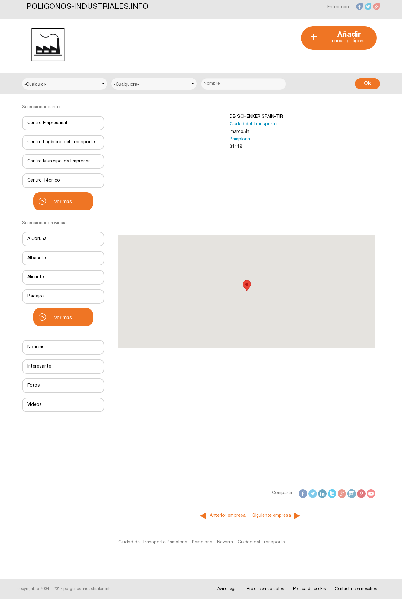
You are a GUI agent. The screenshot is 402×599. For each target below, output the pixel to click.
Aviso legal (227, 589)
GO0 (342, 493)
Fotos (33, 386)
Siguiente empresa (271, 516)
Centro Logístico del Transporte (61, 142)
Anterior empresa (228, 516)
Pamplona (240, 139)
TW (313, 493)
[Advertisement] (197, 40)
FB (304, 493)
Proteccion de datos (265, 589)
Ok (367, 83)
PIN (362, 493)
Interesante (39, 366)
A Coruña (36, 239)
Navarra (225, 542)
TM (332, 493)
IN (325, 493)
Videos (34, 405)
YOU (371, 493)
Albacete (36, 258)
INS (352, 493)
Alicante (35, 277)
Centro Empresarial (47, 123)
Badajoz (36, 296)
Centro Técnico (43, 180)
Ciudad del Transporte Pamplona (152, 542)
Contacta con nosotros (356, 589)
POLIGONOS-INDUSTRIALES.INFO (87, 6)
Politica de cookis (309, 589)
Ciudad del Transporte (253, 124)
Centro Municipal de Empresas (59, 161)
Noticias (36, 347)
